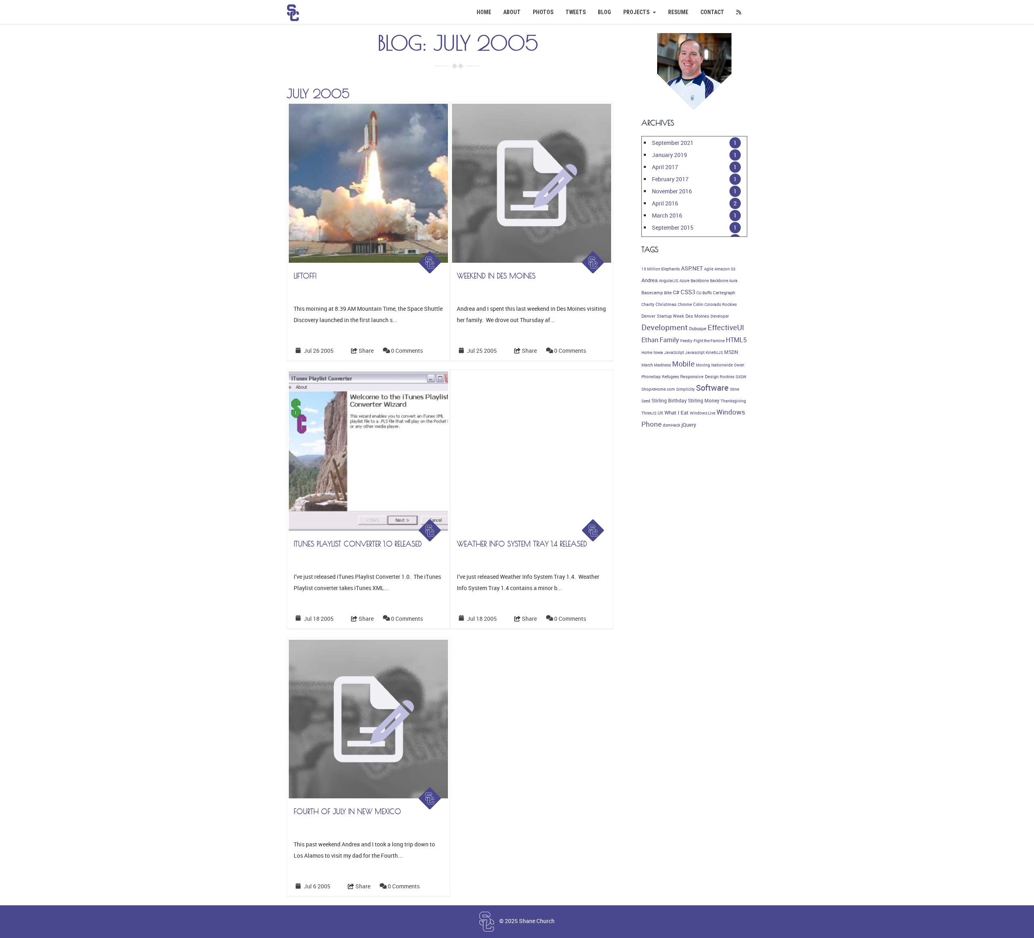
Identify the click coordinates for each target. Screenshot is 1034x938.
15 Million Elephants (660, 269)
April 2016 (665, 203)
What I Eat (676, 412)
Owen (739, 365)
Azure (684, 280)
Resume (678, 12)
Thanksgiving (733, 401)
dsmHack (671, 425)
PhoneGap (651, 376)
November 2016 (672, 191)
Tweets (575, 12)
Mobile (683, 363)
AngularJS (668, 280)
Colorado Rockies (720, 304)
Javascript (694, 352)
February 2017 (670, 179)
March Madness (656, 365)
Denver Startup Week (662, 316)
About (512, 12)
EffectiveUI (726, 327)
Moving (703, 365)
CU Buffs (704, 292)
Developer (719, 316)
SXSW (741, 376)
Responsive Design (699, 376)
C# (676, 292)
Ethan (649, 339)
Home (484, 12)
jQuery (688, 424)
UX (660, 413)
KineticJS (714, 352)
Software (712, 387)
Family (669, 339)
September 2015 (673, 227)
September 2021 (673, 143)
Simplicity (685, 389)
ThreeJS (648, 413)
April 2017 (665, 167)
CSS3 (688, 292)
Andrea (649, 280)
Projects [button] (637, 12)
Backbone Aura (724, 280)
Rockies (727, 376)
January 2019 (669, 155)
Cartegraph (724, 292)
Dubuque (697, 328)
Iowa (658, 352)
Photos (543, 12)
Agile (708, 269)
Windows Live (702, 413)
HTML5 (736, 339)
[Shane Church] (293, 10)
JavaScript (674, 352)
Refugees (670, 376)
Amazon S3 (725, 269)
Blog (604, 12)
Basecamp (652, 292)
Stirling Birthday (669, 401)
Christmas (666, 304)
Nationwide (722, 365)
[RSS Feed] (738, 12)
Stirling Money (703, 401)
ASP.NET (692, 268)
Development (664, 327)
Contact (712, 12)
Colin (698, 304)
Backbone (700, 280)
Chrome (685, 304)
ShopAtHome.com (658, 389)
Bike (668, 292)
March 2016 (667, 215)
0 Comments (407, 350)
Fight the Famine (709, 340)
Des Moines (697, 316)
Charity (647, 304)
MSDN (731, 352)
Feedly (686, 340)
